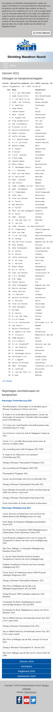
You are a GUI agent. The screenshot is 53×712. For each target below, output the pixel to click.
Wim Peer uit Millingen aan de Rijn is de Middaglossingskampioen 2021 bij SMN (19, 587)
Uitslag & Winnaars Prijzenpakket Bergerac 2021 (23, 580)
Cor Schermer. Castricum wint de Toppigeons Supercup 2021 (26, 434)
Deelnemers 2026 (26, 676)
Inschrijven (26, 666)
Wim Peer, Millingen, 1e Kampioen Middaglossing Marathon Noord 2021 (23, 549)
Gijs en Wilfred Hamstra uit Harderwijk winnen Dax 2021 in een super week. (26, 619)
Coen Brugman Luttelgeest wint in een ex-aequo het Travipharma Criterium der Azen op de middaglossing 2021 (25, 540)
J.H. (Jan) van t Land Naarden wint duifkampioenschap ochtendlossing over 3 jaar (26, 426)
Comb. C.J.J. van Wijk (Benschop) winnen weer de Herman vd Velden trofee (24, 442)
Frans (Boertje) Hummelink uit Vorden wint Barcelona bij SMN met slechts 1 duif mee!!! (26, 491)
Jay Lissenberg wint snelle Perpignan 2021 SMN (23, 449)
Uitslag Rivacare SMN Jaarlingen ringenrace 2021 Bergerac (24, 595)
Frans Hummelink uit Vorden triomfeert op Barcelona (25, 503)
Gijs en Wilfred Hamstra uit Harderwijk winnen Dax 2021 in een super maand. (26, 632)
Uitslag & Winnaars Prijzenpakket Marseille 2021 (23, 484)
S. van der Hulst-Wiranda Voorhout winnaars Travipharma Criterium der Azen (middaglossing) (23, 557)
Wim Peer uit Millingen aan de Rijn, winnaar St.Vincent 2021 (25, 640)
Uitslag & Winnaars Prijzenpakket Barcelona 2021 (24, 498)
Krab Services (30, 692)
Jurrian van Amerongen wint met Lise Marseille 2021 (25, 479)
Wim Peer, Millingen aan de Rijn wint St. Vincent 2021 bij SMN (26, 654)
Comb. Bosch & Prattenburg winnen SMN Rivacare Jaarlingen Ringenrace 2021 (24, 573)
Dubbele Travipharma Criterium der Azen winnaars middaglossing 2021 (24, 565)
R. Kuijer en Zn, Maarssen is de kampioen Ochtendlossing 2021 (20, 456)
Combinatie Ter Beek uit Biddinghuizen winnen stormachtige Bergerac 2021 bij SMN (22, 603)
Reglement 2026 (26, 671)
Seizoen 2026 (26, 661)
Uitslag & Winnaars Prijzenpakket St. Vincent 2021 (24, 647)
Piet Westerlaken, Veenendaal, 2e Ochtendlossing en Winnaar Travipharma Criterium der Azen (25, 407)
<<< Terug (7, 381)
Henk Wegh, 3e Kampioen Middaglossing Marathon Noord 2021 (24, 523)
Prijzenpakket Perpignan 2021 (15, 473)
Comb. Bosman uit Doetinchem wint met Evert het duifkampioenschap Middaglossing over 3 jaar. (24, 515)
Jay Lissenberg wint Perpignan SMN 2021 (20, 468)
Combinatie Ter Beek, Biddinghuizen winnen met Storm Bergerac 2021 (26, 611)
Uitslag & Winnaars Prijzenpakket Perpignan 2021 (24, 463)
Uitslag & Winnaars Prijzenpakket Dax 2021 (21, 626)
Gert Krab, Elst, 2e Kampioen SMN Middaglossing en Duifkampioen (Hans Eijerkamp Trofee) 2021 (25, 531)
